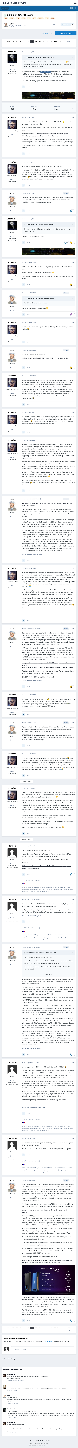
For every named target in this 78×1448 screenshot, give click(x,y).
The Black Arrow (12, 1409)
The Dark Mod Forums (14, 2)
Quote (28, 87)
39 (51, 41)
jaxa (12, 23)
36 (40, 41)
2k (13, 135)
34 (32, 41)
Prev (8, 41)
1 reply (22, 1380)
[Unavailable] (48, 1280)
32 (24, 41)
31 (20, 41)
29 (13, 41)
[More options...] (73, 52)
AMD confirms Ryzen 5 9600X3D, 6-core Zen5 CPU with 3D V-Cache (45, 358)
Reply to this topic (66, 33)
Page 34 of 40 (69, 41)
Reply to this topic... (21, 1349)
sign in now (48, 1341)
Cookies (47, 1441)
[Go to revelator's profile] (12, 124)
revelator (47, 57)
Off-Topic (22, 26)
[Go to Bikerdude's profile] (12, 58)
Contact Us (39, 1441)
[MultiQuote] (23, 87)
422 (12, 863)
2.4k (12, 211)
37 (43, 41)
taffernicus (12, 846)
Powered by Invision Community (39, 1445)
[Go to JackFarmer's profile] (4, 1375)
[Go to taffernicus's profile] (12, 852)
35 (36, 41)
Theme (30, 1441)
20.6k (13, 69)
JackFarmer (11, 1374)
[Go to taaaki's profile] (4, 1387)
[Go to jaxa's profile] (6, 25)
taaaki (9, 1386)
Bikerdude (11, 52)
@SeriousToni (45, 72)
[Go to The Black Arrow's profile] (4, 1410)
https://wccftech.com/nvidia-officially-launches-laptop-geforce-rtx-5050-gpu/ (48, 667)
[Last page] (60, 41)
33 (28, 41)
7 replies (14, 1417)
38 (47, 41)
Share (56, 25)
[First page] (4, 41)
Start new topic (47, 33)
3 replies (15, 1403)
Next (56, 41)
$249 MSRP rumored (36, 677)
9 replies (15, 1433)
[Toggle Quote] (25, 57)
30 (17, 41)
